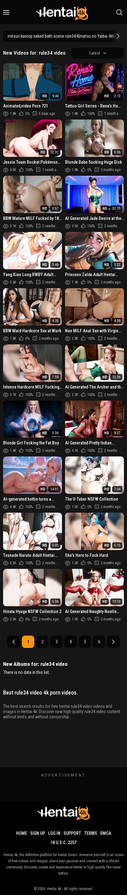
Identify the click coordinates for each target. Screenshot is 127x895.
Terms (90, 833)
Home (21, 833)
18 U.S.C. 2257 (63, 842)
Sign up (37, 833)
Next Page (113, 642)
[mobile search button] (119, 12)
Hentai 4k (54, 889)
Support (72, 833)
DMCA (105, 833)
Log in (54, 833)
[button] (117, 36)
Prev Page (13, 642)
